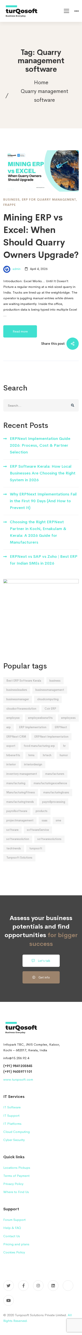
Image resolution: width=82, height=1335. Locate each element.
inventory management (21, 774)
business (55, 680)
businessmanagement (49, 690)
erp (8, 727)
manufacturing (15, 783)
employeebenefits (40, 718)
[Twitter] (8, 1285)
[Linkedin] (53, 1285)
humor (64, 755)
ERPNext (61, 727)
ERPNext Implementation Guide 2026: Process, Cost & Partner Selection (40, 445)
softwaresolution (17, 839)
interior (11, 764)
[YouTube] (8, 1300)
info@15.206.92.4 (16, 1058)
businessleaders (16, 690)
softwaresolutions (49, 839)
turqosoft (35, 848)
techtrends (13, 848)
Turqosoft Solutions (19, 857)
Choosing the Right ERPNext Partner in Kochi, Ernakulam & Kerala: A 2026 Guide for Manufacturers (38, 532)
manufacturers (54, 774)
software (12, 830)
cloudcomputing (48, 699)
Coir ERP (50, 708)
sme (58, 820)
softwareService (38, 830)
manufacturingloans (56, 792)
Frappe (9, 205)
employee (13, 718)
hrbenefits (13, 755)
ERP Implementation (32, 727)
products (41, 811)
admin (16, 269)
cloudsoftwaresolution (21, 708)
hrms (31, 755)
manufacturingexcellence (50, 783)
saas (44, 820)
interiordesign (33, 764)
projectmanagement (19, 820)
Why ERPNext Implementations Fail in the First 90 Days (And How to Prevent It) (43, 501)
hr (64, 746)
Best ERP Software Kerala (23, 680)
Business (11, 199)
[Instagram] (38, 1285)
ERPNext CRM (16, 736)
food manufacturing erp (39, 746)
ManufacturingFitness (20, 792)
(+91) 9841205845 (17, 1066)
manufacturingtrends (20, 802)
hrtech (47, 755)
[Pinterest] (68, 1285)
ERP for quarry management (49, 199)
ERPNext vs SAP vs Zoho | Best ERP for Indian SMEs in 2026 (43, 560)
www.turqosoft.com (18, 1079)
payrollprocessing (53, 802)
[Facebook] (23, 1285)
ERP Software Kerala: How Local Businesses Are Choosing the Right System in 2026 (42, 473)
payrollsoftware (16, 811)
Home (41, 82)
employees (68, 718)
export (10, 746)
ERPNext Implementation (51, 736)
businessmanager (17, 699)
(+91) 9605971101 (17, 1071)
